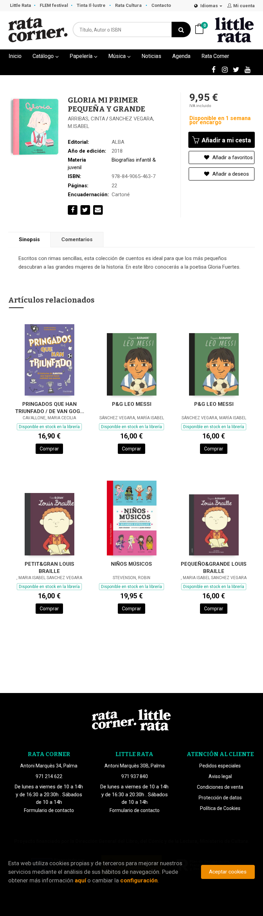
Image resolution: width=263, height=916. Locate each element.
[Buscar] (181, 29)
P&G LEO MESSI (131, 404)
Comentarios (76, 239)
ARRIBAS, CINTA (86, 119)
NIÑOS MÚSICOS (131, 564)
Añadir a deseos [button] (230, 174)
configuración (139, 880)
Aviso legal (220, 776)
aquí (80, 880)
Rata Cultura (129, 5)
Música (117, 56)
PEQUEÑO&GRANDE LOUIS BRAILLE (214, 567)
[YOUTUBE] (247, 69)
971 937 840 (134, 776)
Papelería (82, 56)
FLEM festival (54, 5)
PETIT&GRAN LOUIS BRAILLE (49, 567)
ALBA (118, 142)
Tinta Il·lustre (92, 5)
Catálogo (44, 56)
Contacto (161, 5)
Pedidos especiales (220, 765)
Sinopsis (29, 239)
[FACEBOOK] (213, 69)
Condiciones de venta (220, 787)
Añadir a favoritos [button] (232, 157)
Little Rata (20, 5)
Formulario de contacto (49, 810)
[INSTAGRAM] (225, 69)
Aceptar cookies (228, 872)
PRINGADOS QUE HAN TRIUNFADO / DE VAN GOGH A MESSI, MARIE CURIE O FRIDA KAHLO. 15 (49, 407)
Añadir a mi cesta (225, 140)
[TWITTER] (236, 69)
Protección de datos (220, 797)
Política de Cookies (220, 808)
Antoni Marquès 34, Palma (48, 765)
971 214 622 (49, 776)
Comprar (49, 448)
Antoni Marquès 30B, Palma (134, 765)
